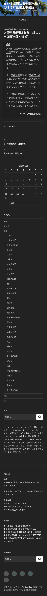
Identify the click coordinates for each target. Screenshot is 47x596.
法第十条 (18, 48)
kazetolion (23, 29)
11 (11, 184)
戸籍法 (9, 322)
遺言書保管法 (12, 390)
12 (18, 184)
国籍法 (9, 303)
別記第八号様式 (27, 60)
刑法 (9, 284)
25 (12, 193)
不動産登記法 (12, 245)
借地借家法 (11, 264)
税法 (9, 366)
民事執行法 (11, 332)
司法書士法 (11, 288)
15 (35, 184)
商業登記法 (11, 293)
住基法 (9, 254)
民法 (9, 342)
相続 (6, 396)
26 (18, 193)
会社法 (9, 250)
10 (6, 184)
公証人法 (10, 274)
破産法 (9, 361)
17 (6, 189)
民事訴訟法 (11, 337)
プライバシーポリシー (12, 587)
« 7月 (12, 203)
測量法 (9, 346)
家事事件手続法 (13, 317)
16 (41, 184)
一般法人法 (11, 240)
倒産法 (9, 259)
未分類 (6, 226)
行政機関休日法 (13, 371)
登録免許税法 (12, 356)
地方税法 (10, 313)
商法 (9, 298)
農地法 (9, 385)
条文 (13, 126)
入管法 (9, 126)
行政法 (9, 375)
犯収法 (9, 351)
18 (12, 189)
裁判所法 (10, 380)
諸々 (6, 401)
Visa (5, 221)
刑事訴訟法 (11, 279)
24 (6, 193)
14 (29, 184)
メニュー (24, 20)
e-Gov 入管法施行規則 (30, 114)
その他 (9, 235)
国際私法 (10, 308)
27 (23, 193)
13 (23, 184)
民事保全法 (11, 327)
